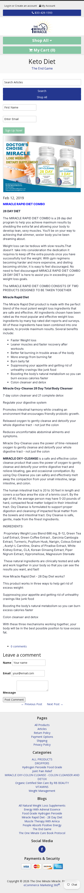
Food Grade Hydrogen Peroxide (42, 813)
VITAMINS (42, 787)
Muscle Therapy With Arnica (42, 821)
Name (7, 662)
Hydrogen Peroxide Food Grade (42, 767)
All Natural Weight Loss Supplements (42, 805)
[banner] (42, 26)
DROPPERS (42, 763)
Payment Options (42, 737)
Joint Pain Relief (42, 771)
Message (9, 692)
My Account (48, 5)
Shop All (41, 40)
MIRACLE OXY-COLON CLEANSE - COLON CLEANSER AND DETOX (42, 777)
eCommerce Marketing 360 (42, 885)
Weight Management (42, 791)
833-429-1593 (43, 13)
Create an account (26, 5)
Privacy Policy (42, 744)
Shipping (42, 740)
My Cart (44, 50)
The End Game (42, 68)
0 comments (19, 646)
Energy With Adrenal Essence (42, 809)
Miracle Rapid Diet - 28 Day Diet (42, 817)
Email (7, 673)
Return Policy (42, 733)
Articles (42, 729)
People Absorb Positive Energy (42, 825)
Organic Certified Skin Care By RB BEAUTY (42, 783)
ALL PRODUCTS (42, 759)
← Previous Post (31, 704)
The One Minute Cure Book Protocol (42, 833)
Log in (7, 5)
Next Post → (55, 704)
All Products (42, 725)
